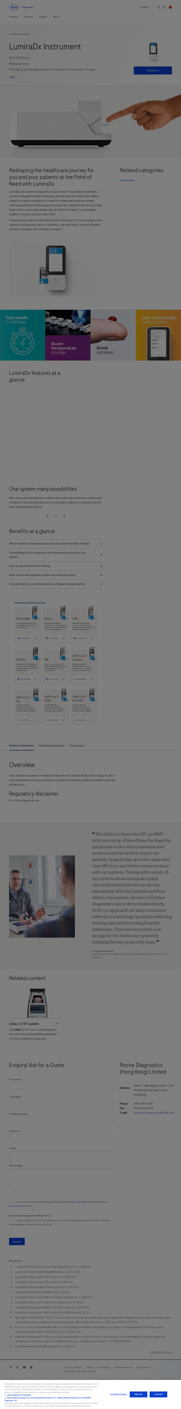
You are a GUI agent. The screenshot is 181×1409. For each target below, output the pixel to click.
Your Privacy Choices (118, 1394)
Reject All (138, 1394)
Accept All (158, 1394)
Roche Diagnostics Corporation (19, 1395)
